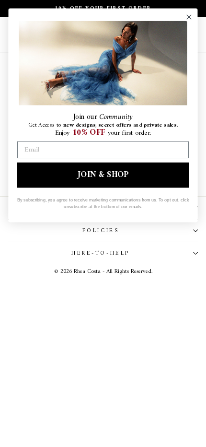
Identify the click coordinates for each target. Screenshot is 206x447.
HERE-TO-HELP (100, 253)
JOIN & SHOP (103, 174)
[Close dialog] (188, 17)
